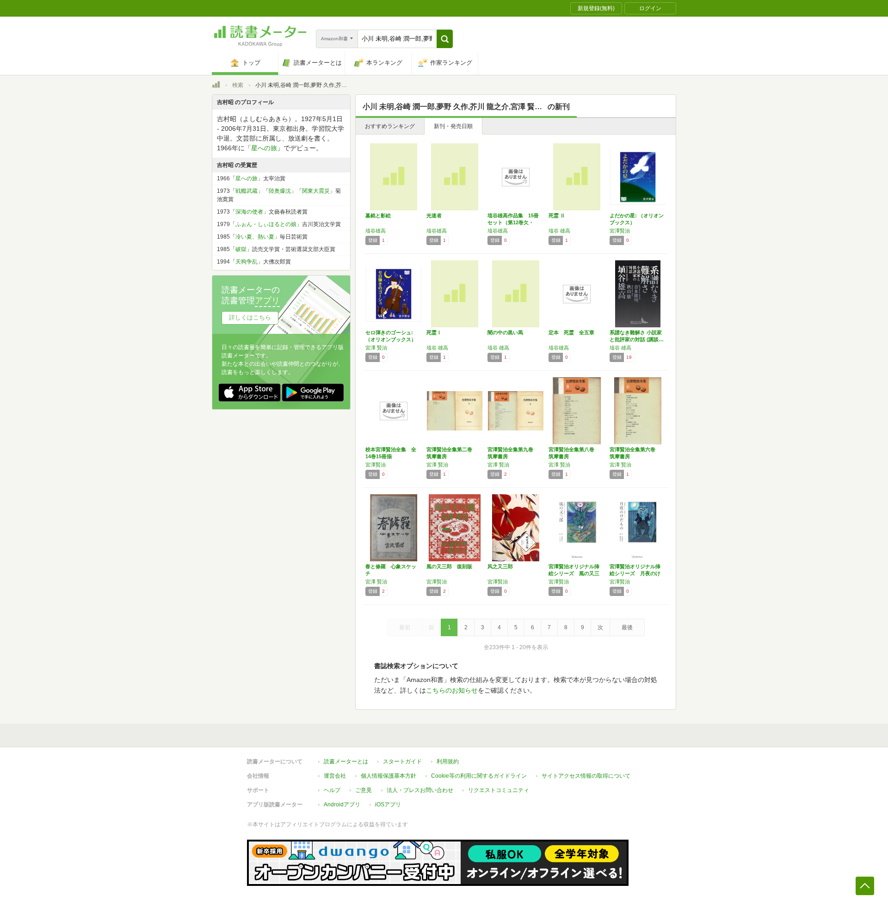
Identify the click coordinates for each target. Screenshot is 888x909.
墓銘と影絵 (378, 215)
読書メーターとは (346, 761)
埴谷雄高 (375, 230)
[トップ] (216, 86)
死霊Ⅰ (434, 332)
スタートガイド (402, 761)
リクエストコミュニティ (498, 790)
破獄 (241, 249)
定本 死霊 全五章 (571, 332)
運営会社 (335, 776)
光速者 (434, 215)
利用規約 (448, 761)
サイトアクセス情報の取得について (586, 776)
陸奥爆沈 (280, 191)
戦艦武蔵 (246, 191)
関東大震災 (316, 191)
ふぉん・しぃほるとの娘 (265, 224)
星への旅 (264, 148)
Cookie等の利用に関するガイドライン (479, 776)
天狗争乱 (246, 261)
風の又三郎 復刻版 (449, 566)
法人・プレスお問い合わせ (420, 790)
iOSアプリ (388, 804)
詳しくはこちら (250, 317)
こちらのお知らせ (452, 690)
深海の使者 (249, 212)
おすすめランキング (390, 126)
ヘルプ (332, 790)
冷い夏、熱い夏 (254, 236)
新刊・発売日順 (453, 126)
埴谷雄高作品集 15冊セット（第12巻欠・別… (513, 222)
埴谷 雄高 (559, 230)
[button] (445, 39)
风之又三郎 (500, 566)
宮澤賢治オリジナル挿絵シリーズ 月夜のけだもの (635, 573)
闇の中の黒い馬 (505, 332)
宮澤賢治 (620, 230)
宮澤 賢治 (376, 347)
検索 (237, 85)
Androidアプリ (342, 804)
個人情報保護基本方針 (388, 776)
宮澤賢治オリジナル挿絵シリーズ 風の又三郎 (574, 573)
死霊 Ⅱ (557, 215)
